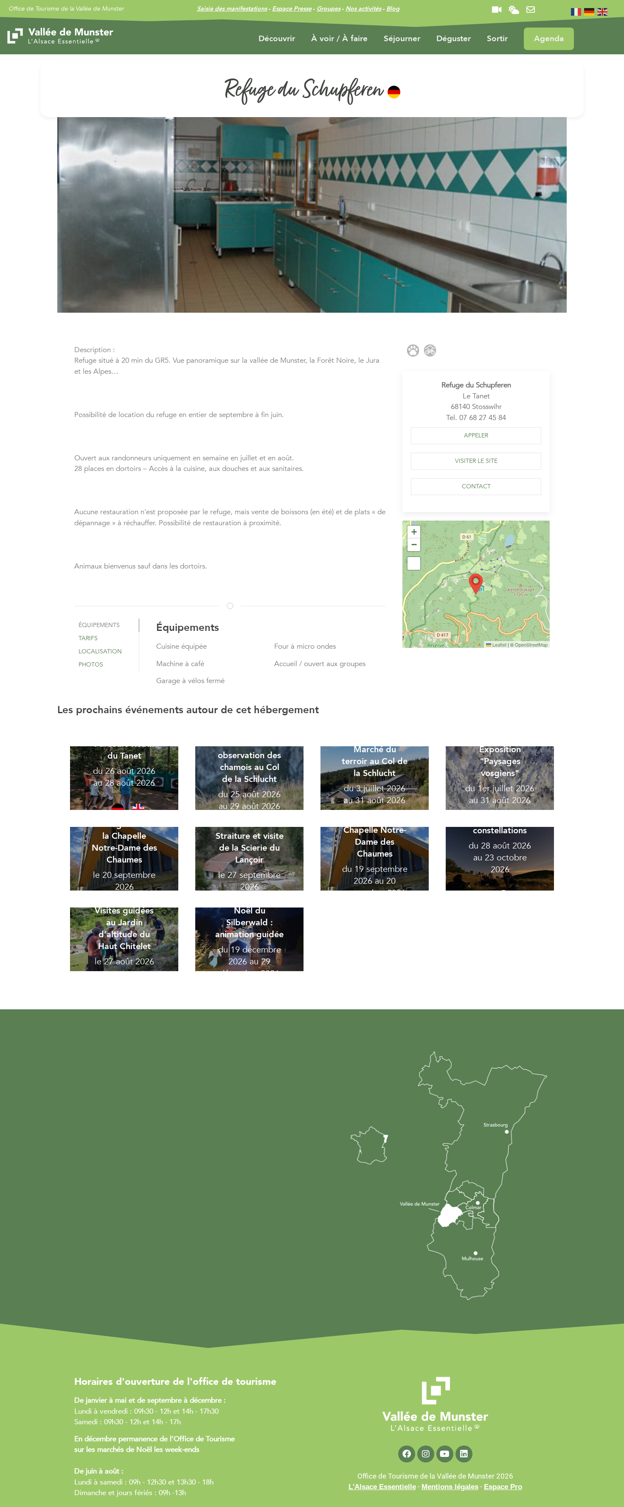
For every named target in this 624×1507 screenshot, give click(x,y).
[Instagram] (425, 1453)
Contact (476, 486)
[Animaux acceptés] (413, 350)
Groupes (328, 9)
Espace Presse (292, 9)
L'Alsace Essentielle (382, 1487)
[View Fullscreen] (414, 563)
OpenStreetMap (531, 644)
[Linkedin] (463, 1453)
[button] (476, 435)
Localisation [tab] (100, 651)
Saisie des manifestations (232, 9)
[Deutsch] (589, 11)
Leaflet (498, 644)
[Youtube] (444, 1453)
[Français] (576, 11)
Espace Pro (503, 1487)
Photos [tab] (91, 665)
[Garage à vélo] (430, 350)
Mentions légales (450, 1487)
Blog (392, 9)
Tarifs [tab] (88, 638)
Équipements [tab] (99, 625)
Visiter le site (476, 461)
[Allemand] (394, 92)
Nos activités (363, 9)
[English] (602, 11)
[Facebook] (406, 1453)
